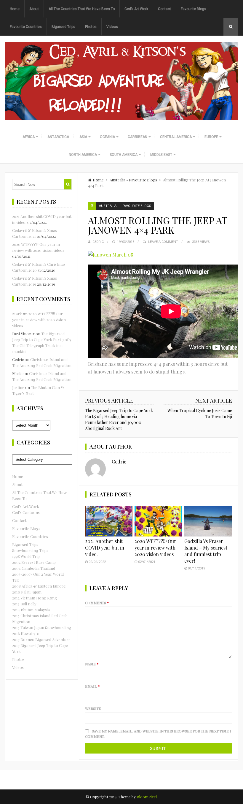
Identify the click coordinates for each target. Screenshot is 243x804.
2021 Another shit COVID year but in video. (104, 547)
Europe (211, 137)
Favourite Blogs (193, 9)
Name (92, 663)
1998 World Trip (26, 556)
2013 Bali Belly (24, 603)
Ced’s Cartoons (26, 512)
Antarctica (58, 137)
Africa (29, 137)
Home (15, 9)
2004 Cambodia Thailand (33, 568)
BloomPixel (147, 796)
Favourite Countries (26, 27)
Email (92, 686)
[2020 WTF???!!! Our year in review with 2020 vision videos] (158, 521)
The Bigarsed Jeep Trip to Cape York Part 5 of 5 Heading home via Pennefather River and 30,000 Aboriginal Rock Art (119, 419)
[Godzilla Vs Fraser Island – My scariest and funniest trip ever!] (208, 521)
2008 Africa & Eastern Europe (39, 585)
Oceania (107, 137)
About (34, 9)
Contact (164, 9)
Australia (117, 179)
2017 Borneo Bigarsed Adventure (41, 639)
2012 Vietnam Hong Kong (34, 597)
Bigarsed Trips (63, 27)
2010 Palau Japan (26, 591)
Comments (97, 602)
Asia (83, 137)
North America (83, 155)
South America (124, 155)
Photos (91, 27)
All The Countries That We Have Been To (82, 9)
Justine (18, 387)
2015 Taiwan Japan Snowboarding (41, 627)
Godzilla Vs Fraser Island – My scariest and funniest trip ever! (205, 551)
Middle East (161, 155)
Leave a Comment (163, 242)
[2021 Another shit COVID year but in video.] (109, 521)
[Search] (67, 184)
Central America (176, 137)
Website (93, 708)
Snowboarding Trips (30, 550)
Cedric (98, 242)
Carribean (137, 137)
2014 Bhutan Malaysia (31, 609)
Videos (112, 27)
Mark (17, 313)
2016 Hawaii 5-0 (25, 633)
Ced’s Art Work (136, 9)
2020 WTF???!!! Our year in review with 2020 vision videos (155, 547)
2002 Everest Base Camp (34, 562)
